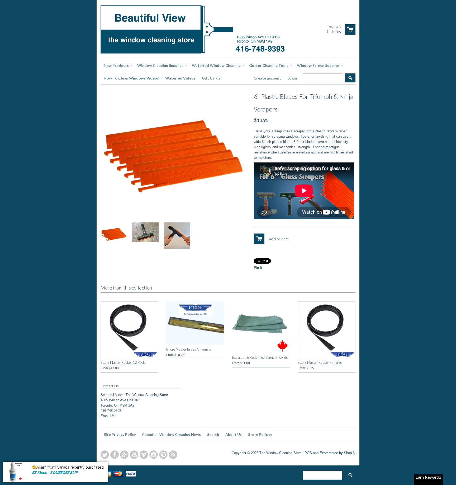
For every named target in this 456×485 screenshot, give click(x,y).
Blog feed (173, 454)
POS (308, 453)
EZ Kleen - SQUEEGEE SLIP (55, 472)
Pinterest (163, 454)
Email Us (108, 416)
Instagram (153, 454)
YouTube (134, 454)
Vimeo (144, 454)
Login (292, 78)
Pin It (258, 268)
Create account (267, 78)
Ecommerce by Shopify (337, 453)
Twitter (105, 454)
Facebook (114, 454)
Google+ (124, 454)
